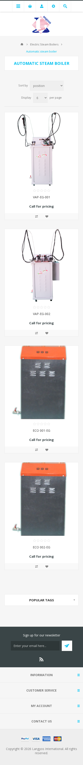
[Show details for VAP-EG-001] (41, 149)
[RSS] (41, 659)
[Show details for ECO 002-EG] (41, 499)
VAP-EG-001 (41, 197)
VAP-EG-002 (41, 314)
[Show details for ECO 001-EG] (41, 382)
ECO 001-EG (41, 430)
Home (22, 44)
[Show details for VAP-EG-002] (41, 265)
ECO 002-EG (41, 547)
